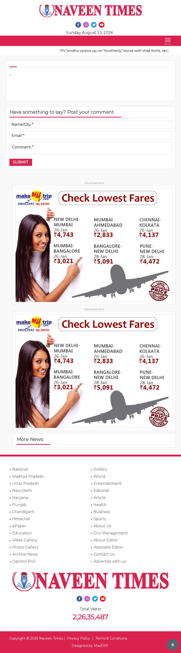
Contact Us (104, 554)
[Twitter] (94, 25)
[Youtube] (101, 25)
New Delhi (22, 490)
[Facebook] (78, 25)
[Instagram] (86, 25)
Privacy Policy (78, 638)
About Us (102, 526)
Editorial (101, 490)
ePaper (19, 526)
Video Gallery (24, 540)
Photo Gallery (25, 547)
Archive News (25, 554)
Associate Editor (108, 547)
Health (100, 504)
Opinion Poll (24, 561)
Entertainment (108, 483)
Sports (100, 519)
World (99, 476)
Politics (100, 469)
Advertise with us (110, 561)
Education (22, 533)
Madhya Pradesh (28, 476)
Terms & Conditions (111, 638)
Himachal (21, 519)
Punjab (19, 504)
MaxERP (101, 646)
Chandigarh (23, 512)
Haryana (20, 497)
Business (102, 512)
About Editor (106, 540)
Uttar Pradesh (25, 483)
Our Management (111, 533)
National (20, 469)
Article (100, 497)
